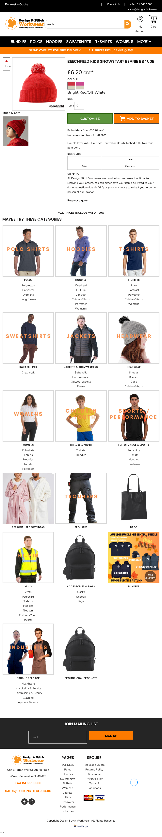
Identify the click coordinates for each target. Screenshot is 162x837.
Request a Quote (17, 4)
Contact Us (113, 4)
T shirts (28, 455)
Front (8, 66)
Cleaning (28, 698)
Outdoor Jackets (81, 382)
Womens (28, 295)
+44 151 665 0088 (141, 4)
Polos (67, 769)
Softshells (81, 372)
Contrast (81, 295)
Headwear (133, 464)
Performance (67, 806)
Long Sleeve (28, 299)
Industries (68, 811)
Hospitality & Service (28, 688)
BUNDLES (67, 765)
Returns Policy (94, 769)
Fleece (81, 386)
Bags (81, 601)
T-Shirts (68, 783)
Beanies (133, 377)
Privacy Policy (94, 779)
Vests (28, 592)
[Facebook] (24, 801)
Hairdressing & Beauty (28, 693)
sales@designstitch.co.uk (142, 9)
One (71, 106)
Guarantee (94, 774)
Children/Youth (81, 299)
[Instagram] (31, 801)
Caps (134, 382)
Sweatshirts (67, 779)
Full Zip (81, 290)
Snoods (133, 372)
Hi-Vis (68, 797)
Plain (134, 285)
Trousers (28, 610)
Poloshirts (28, 450)
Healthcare (28, 684)
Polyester (28, 290)
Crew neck (28, 372)
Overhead (81, 285)
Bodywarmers (80, 377)
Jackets (28, 464)
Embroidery (74, 130)
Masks (81, 592)
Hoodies (28, 459)
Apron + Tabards (28, 702)
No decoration (76, 135)
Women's (81, 308)
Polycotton (28, 285)
